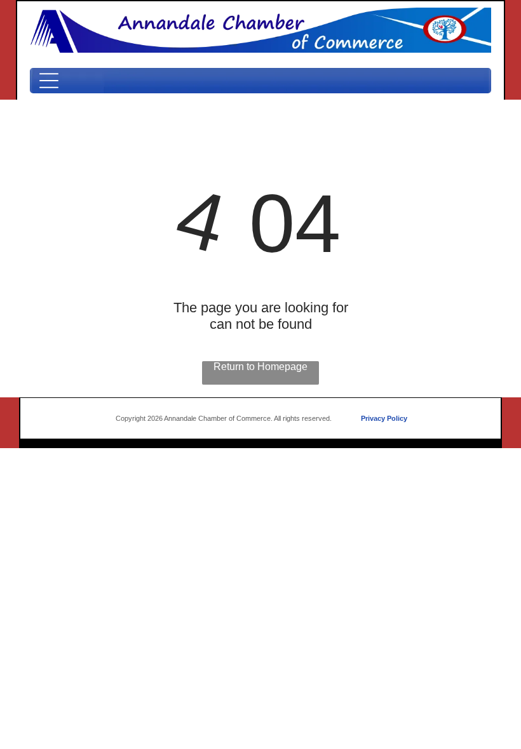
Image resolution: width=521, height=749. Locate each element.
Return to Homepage (260, 366)
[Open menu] (48, 80)
